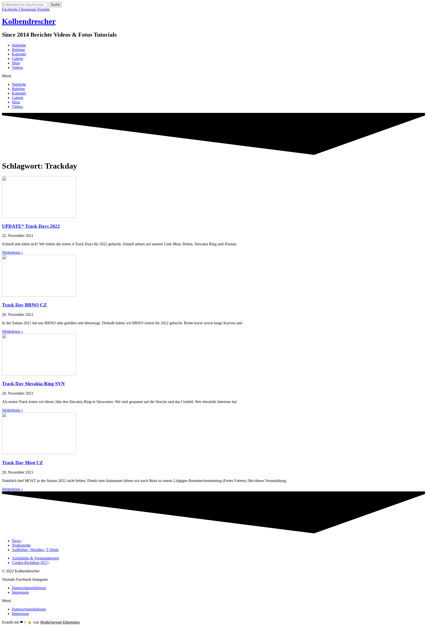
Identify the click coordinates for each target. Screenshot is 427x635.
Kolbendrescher (29, 21)
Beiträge (18, 50)
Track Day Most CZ (22, 462)
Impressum (20, 592)
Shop (16, 63)
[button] (213, 76)
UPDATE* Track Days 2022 (31, 226)
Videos (17, 67)
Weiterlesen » (12, 252)
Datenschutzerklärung (29, 588)
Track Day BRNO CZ (24, 304)
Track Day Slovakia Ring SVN (33, 383)
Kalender (19, 54)
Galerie (17, 58)
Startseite (19, 45)
